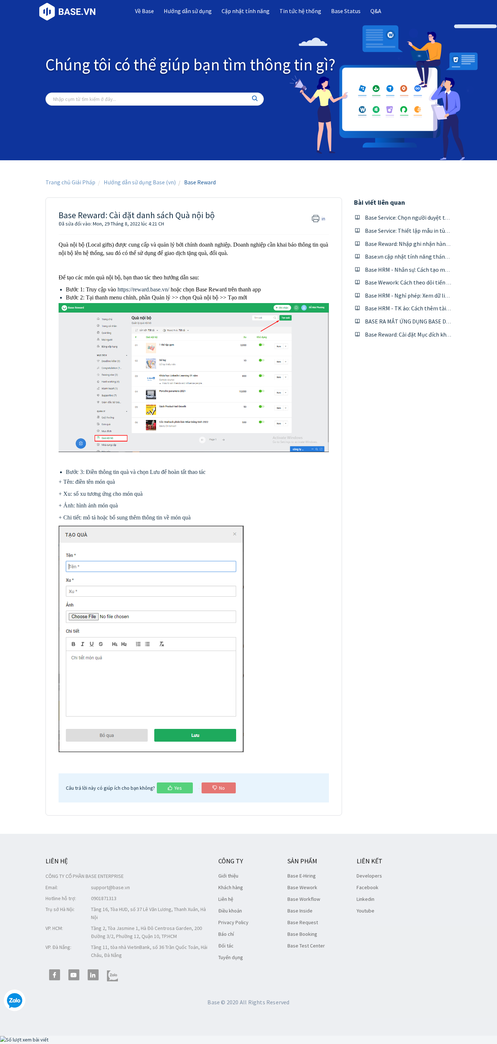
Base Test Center (306, 945)
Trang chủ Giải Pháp (70, 182)
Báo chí (226, 934)
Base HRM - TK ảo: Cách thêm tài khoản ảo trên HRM (430, 308)
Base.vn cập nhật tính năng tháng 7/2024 (415, 256)
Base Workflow (303, 899)
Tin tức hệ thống (300, 11)
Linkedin (365, 899)
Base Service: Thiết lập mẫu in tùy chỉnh (413, 230)
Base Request (302, 922)
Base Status (346, 11)
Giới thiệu (228, 875)
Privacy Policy (233, 922)
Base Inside (300, 910)
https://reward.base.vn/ (143, 289)
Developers (369, 875)
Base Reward (200, 182)
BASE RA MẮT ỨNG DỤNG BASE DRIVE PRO (417, 321)
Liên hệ (225, 899)
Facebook (367, 887)
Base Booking (302, 934)
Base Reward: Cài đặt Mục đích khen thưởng (419, 334)
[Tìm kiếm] (255, 99)
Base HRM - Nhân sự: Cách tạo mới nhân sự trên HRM (430, 269)
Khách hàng (230, 887)
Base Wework (302, 887)
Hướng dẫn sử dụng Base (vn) (140, 182)
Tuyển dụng (230, 957)
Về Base (144, 11)
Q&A (375, 11)
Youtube (365, 910)
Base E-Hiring (301, 875)
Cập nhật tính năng (246, 11)
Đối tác (226, 945)
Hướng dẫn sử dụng (188, 11)
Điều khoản (230, 910)
